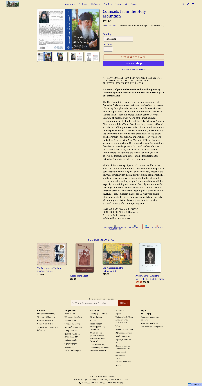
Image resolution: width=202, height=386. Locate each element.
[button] (195, 384)
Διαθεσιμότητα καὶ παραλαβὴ (152, 326)
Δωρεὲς (118, 365)
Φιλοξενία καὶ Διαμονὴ (45, 313)
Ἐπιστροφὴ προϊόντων (149, 323)
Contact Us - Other (45, 323)
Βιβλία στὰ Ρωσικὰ (122, 336)
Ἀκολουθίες (69, 347)
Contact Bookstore (45, 320)
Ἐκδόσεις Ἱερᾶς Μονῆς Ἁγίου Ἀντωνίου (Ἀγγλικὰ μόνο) (124, 320)
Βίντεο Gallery (96, 317)
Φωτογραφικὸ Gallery (98, 313)
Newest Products (123, 361)
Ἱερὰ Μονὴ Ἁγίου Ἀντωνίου (104, 376)
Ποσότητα (107, 44)
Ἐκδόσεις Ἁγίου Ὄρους (124, 329)
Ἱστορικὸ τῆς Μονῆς (72, 323)
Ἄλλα (117, 326)
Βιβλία (118, 313)
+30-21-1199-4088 (109, 383)
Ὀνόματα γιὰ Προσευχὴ (46, 317)
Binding (107, 34)
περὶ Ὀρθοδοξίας (71, 340)
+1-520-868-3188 (87, 383)
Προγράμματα (70, 313)
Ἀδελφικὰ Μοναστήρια (73, 327)
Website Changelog (73, 350)
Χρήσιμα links (70, 320)
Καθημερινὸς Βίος (71, 330)
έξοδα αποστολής (112, 25)
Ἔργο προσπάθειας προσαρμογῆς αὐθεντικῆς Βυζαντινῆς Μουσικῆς (99, 347)
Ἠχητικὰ (93, 320)
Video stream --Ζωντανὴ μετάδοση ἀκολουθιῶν (97, 326)
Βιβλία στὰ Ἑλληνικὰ (123, 332)
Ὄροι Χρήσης (146, 313)
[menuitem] (70, 4)
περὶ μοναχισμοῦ (71, 343)
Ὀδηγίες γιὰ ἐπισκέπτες (73, 317)
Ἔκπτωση (119, 358)
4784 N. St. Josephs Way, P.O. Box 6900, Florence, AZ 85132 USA (102, 379)
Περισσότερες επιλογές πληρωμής (134, 69)
